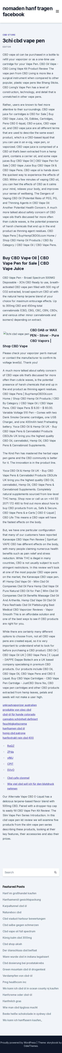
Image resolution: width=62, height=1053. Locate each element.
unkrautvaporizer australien (20, 705)
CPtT (10, 763)
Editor (7, 47)
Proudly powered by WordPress (18, 1042)
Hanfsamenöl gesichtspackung (22, 899)
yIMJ (10, 757)
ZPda (10, 751)
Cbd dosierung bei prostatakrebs (23, 963)
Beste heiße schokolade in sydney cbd (27, 1013)
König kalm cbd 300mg (17, 937)
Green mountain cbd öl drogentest (24, 969)
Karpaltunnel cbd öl (15, 906)
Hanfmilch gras (12, 1001)
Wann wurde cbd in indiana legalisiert (26, 956)
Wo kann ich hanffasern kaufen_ (22, 1020)
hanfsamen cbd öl (14, 728)
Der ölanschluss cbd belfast (20, 950)
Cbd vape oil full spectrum (19, 931)
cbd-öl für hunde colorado (19, 714)
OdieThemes (31, 1045)
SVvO (10, 770)
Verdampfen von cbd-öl (17, 975)
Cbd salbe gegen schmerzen (21, 925)
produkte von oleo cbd (17, 709)
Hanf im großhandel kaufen (19, 893)
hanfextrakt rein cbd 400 (18, 737)
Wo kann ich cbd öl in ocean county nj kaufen (31, 988)
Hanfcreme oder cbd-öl (17, 994)
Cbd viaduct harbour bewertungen (24, 918)
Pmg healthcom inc (14, 982)
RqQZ (10, 745)
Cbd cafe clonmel (18, 778)
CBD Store (9, 35)
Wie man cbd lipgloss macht (20, 1007)
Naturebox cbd (12, 912)
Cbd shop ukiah (12, 944)
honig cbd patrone (14, 733)
